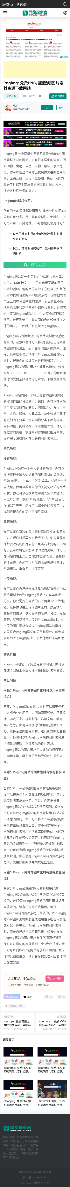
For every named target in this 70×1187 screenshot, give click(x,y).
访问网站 (59, 96)
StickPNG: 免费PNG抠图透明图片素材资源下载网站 (51, 1104)
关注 (48, 107)
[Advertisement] (35, 69)
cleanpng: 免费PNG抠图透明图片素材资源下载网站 (17, 1071)
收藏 (29, 997)
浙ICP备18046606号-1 (35, 1177)
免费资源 (11, 96)
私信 (61, 107)
